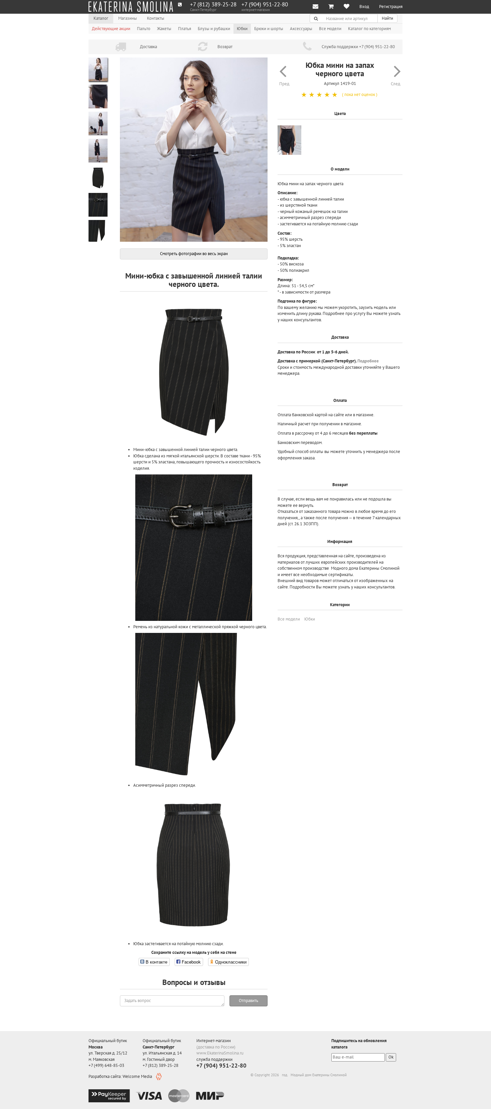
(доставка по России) (215, 1047)
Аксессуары (301, 28)
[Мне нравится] (346, 7)
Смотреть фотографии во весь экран (194, 253)
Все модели (330, 28)
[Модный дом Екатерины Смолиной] (131, 6)
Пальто (143, 28)
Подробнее (368, 361)
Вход (364, 6)
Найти (387, 18)
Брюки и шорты (268, 28)
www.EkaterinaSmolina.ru (219, 1053)
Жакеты (164, 28)
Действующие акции (111, 28)
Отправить (248, 1000)
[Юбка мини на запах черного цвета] (194, 150)
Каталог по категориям (369, 28)
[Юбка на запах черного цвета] (289, 140)
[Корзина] (331, 7)
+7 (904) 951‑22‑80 (264, 4)
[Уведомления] (315, 7)
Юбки (242, 28)
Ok (390, 1057)
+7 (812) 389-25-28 (213, 4)
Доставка (148, 46)
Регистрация (390, 6)
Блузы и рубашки (214, 28)
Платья (184, 28)
